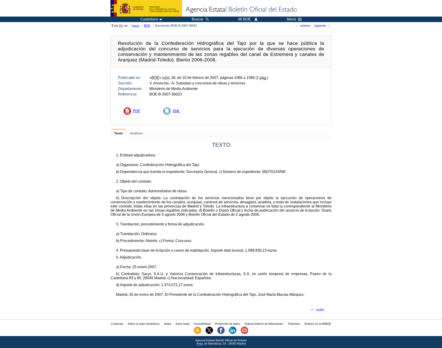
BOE (147, 25)
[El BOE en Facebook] (221, 333)
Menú (291, 19)
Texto (118, 133)
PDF (136, 111)
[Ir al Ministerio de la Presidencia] (146, 8)
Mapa (167, 323)
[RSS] (197, 333)
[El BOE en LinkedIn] (232, 333)
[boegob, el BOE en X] (209, 333)
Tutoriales (294, 323)
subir (320, 310)
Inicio (135, 25)
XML (176, 111)
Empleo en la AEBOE (318, 323)
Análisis (136, 133)
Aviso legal (182, 323)
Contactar (117, 323)
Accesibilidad (202, 323)
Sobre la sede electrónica (144, 323)
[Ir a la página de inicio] (240, 10)
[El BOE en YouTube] (244, 333)
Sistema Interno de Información (263, 323)
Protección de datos (227, 323)
